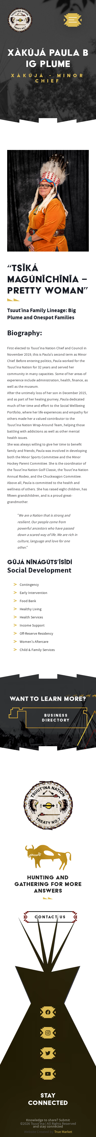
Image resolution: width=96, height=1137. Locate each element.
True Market (63, 1132)
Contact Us (50, 916)
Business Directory (56, 718)
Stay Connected (48, 1099)
